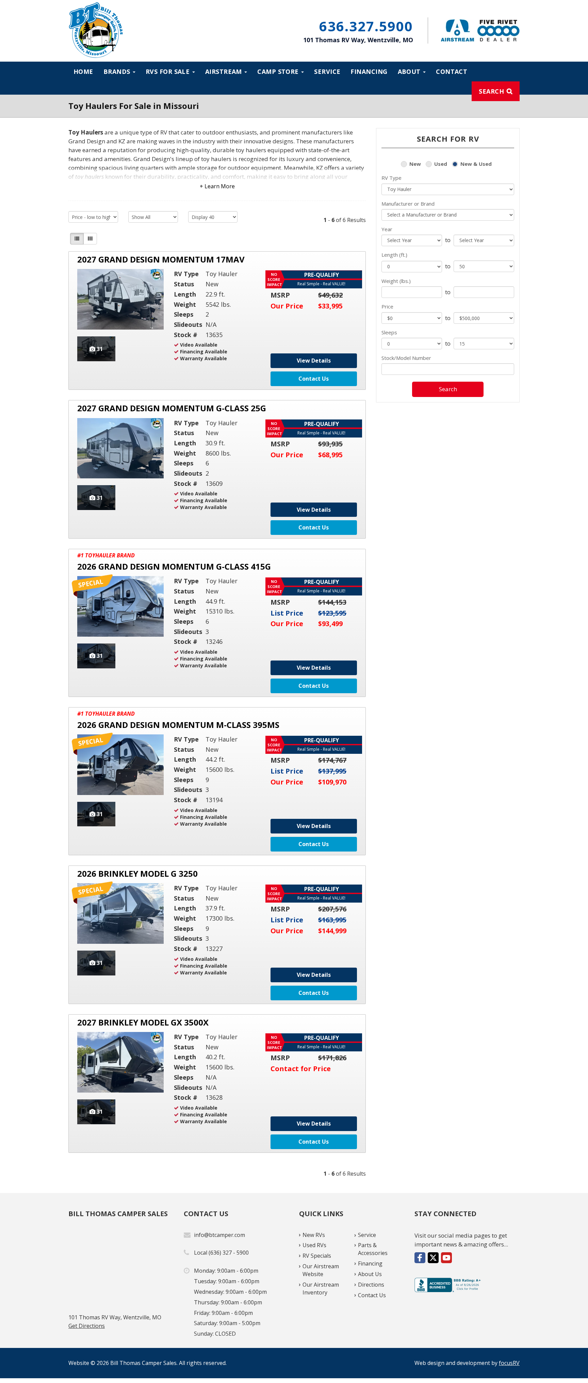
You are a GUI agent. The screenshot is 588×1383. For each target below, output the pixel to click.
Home (83, 71)
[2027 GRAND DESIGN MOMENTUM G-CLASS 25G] (120, 448)
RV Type (391, 177)
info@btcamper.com (219, 1235)
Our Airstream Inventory (321, 1288)
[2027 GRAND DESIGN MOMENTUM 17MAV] (120, 299)
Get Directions (86, 1326)
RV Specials (317, 1255)
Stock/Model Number (406, 357)
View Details (314, 360)
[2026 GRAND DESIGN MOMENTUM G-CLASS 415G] (120, 606)
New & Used (476, 163)
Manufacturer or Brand (408, 203)
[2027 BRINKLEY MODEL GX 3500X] (120, 1062)
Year (386, 229)
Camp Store (278, 71)
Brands (117, 71)
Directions (371, 1284)
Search (491, 91)
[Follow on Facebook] (419, 1257)
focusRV (509, 1363)
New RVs (314, 1235)
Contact (451, 71)
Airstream (224, 71)
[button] (217, 181)
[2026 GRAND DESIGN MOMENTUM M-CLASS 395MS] (120, 764)
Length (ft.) (394, 254)
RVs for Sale (169, 71)
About (410, 71)
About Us (370, 1274)
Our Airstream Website (321, 1270)
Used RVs (314, 1245)
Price (387, 306)
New (415, 163)
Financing (368, 71)
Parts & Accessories (373, 1249)
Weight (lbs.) (396, 280)
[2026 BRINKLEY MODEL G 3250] (120, 913)
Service (327, 71)
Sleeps (389, 332)
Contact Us (313, 378)
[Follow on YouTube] (446, 1257)
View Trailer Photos (96, 348)
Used (440, 163)
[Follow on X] (433, 1257)
